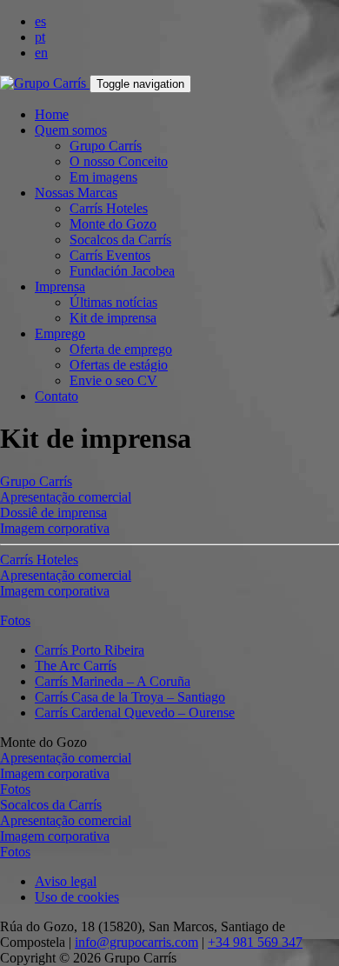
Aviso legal (65, 881)
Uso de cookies (77, 896)
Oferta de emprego (121, 349)
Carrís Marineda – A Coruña (112, 681)
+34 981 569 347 (255, 942)
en (41, 52)
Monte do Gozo (113, 224)
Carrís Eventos (110, 255)
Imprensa (60, 286)
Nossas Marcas (76, 192)
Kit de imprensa (113, 317)
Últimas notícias (113, 302)
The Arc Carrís (75, 665)
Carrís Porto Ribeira (89, 650)
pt (40, 37)
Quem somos (71, 130)
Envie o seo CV (113, 380)
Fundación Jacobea (122, 270)
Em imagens (103, 177)
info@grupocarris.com (136, 942)
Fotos (15, 789)
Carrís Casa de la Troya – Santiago (130, 697)
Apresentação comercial (65, 497)
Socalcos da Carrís (120, 239)
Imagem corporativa (55, 528)
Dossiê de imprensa (53, 512)
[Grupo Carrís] (45, 83)
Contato (56, 396)
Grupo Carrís (106, 145)
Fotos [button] (15, 620)
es (40, 21)
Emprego (60, 333)
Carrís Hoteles (109, 208)
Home (52, 114)
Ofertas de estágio (119, 364)
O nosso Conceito (119, 161)
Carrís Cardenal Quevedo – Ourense (135, 712)
